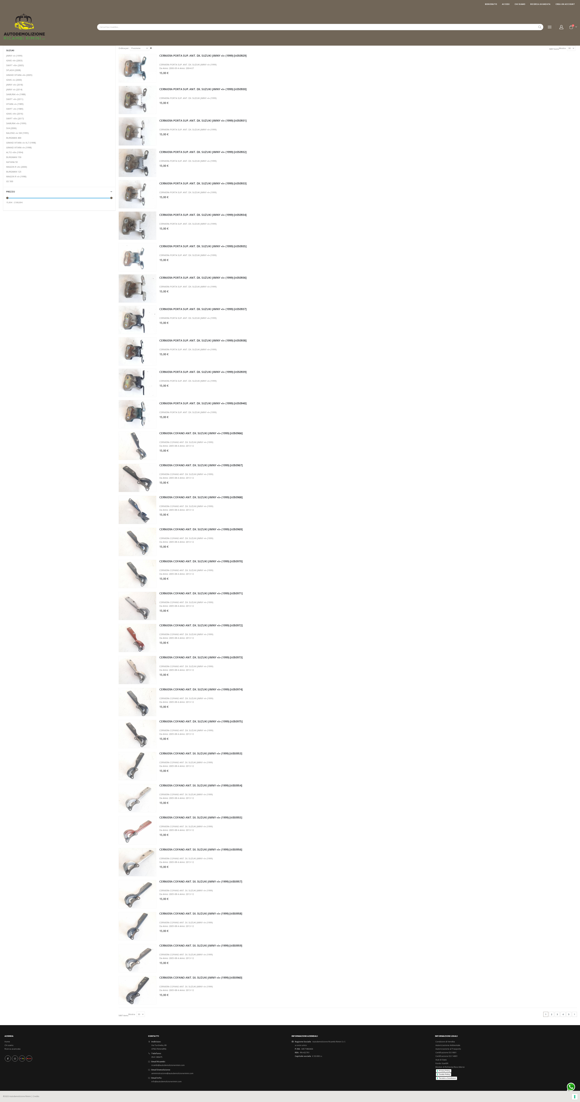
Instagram (15, 1058)
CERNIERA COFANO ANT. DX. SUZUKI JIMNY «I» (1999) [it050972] (200, 625)
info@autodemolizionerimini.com (166, 1081)
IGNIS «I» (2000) (14, 79)
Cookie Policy (444, 1074)
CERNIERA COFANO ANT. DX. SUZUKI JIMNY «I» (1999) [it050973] (200, 657)
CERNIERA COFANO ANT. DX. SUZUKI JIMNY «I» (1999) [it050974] (200, 689)
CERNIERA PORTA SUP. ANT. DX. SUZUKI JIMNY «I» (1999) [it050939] (202, 372)
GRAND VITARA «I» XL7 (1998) (21, 142)
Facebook (8, 1058)
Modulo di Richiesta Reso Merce (450, 1067)
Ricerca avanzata (540, 4)
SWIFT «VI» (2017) (15, 118)
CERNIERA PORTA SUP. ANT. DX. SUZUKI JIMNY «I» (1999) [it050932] (202, 152)
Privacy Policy (444, 1071)
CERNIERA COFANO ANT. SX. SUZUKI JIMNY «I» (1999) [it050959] (200, 945)
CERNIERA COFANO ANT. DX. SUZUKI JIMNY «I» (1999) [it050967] (200, 465)
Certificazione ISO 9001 (445, 1052)
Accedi (506, 4)
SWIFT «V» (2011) (14, 99)
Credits (36, 1096)
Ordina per (124, 48)
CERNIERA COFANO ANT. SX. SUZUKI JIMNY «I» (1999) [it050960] (200, 977)
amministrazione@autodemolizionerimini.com (172, 1073)
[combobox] (320, 27)
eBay (22, 1058)
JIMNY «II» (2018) (14, 84)
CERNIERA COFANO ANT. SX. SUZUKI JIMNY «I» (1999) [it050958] (200, 913)
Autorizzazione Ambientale (447, 1045)
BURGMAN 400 (13, 137)
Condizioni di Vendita (445, 1041)
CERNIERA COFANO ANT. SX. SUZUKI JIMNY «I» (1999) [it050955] (200, 817)
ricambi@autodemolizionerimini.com (168, 1065)
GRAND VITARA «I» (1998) (19, 147)
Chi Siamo (520, 4)
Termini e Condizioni (447, 1078)
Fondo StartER (441, 1063)
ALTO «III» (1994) (14, 152)
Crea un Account (565, 4)
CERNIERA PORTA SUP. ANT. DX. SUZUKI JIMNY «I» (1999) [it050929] (202, 55)
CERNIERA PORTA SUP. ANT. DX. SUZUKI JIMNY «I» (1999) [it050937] (202, 309)
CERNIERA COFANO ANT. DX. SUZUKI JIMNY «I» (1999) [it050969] (200, 529)
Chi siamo (9, 1045)
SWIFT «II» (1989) (14, 108)
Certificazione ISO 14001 (446, 1056)
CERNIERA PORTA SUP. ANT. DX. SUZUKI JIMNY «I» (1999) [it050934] (202, 215)
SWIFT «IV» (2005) (15, 65)
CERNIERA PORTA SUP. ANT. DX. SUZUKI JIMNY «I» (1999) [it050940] (202, 403)
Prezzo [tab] (10, 191)
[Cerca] (539, 27)
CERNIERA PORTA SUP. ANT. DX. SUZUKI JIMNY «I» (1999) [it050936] (202, 277)
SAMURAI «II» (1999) (16, 123)
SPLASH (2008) (13, 70)
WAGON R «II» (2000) (16, 166)
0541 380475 (156, 1057)
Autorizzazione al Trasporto (448, 1048)
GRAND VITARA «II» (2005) (19, 75)
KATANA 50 (12, 162)
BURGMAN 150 (13, 157)
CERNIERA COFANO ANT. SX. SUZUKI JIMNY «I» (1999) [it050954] (200, 785)
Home (7, 1041)
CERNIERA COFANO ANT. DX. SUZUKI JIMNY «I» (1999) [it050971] (200, 593)
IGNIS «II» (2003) (14, 60)
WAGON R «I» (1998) (16, 176)
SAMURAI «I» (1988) (16, 94)
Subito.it (29, 1058)
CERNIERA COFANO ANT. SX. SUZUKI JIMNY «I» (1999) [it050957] (200, 881)
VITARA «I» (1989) (15, 104)
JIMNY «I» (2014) (14, 89)
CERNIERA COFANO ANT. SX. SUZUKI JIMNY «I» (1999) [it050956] (200, 849)
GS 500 (9, 181)
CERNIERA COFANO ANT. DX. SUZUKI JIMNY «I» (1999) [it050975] (200, 721)
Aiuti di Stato (441, 1059)
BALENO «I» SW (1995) (17, 133)
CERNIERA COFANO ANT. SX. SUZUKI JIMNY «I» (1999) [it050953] (200, 753)
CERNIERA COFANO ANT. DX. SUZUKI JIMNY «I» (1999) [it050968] (200, 497)
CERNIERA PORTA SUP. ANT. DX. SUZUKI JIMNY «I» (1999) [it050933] (202, 183)
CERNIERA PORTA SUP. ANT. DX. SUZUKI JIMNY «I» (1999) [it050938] (202, 340)
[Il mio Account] (561, 27)
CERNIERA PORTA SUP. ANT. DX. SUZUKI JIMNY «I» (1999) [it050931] (202, 120)
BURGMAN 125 (13, 171)
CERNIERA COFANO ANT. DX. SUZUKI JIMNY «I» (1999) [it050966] (200, 433)
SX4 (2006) (11, 128)
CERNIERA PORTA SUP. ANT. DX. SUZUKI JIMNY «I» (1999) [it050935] (202, 246)
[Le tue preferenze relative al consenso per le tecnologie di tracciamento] (575, 1097)
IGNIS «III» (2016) (14, 113)
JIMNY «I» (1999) (14, 55)
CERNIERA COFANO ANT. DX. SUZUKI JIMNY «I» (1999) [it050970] (200, 561)
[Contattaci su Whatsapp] (570, 1086)
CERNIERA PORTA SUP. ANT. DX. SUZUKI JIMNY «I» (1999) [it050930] (202, 89)
